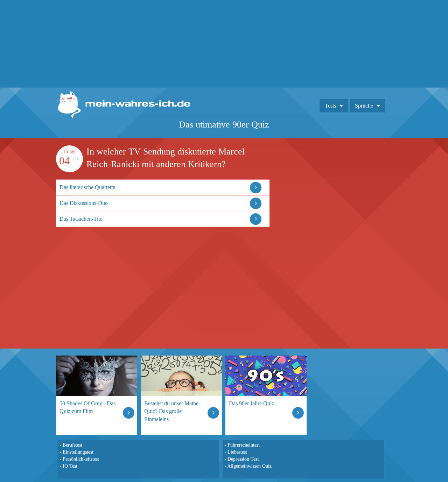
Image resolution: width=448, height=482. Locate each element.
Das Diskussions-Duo (83, 203)
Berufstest (72, 445)
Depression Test (243, 459)
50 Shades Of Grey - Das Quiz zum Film (87, 407)
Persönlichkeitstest (81, 459)
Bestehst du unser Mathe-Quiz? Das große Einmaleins (172, 411)
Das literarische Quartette (87, 187)
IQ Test (70, 466)
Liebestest (237, 452)
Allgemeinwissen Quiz (249, 466)
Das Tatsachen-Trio (81, 219)
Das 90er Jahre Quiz (251, 403)
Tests (330, 106)
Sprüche (364, 106)
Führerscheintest (243, 445)
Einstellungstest (78, 452)
